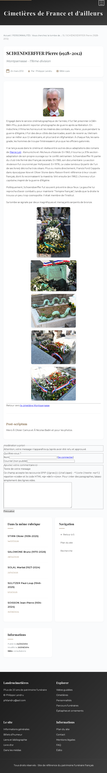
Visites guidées (64, 690)
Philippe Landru (44, 71)
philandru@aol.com (14, 700)
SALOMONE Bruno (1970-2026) (27, 551)
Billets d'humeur (12, 734)
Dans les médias (12, 750)
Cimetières (62, 695)
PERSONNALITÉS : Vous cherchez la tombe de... (36, 35)
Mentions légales (65, 740)
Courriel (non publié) (15, 461)
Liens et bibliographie (15, 740)
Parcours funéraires (67, 705)
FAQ (58, 745)
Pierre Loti (15, 152)
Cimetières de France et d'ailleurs (53, 13)
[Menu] (101, 3)
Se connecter (65, 457)
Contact (60, 734)
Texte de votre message (17, 469)
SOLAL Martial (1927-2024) (24, 567)
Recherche (66, 550)
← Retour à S (67, 534)
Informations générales (16, 729)
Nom (6, 457)
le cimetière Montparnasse (35, 405)
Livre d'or (8, 745)
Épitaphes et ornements (69, 710)
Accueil (7, 35)
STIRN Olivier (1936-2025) (23, 536)
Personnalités (63, 700)
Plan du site (66, 542)
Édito (59, 750)
